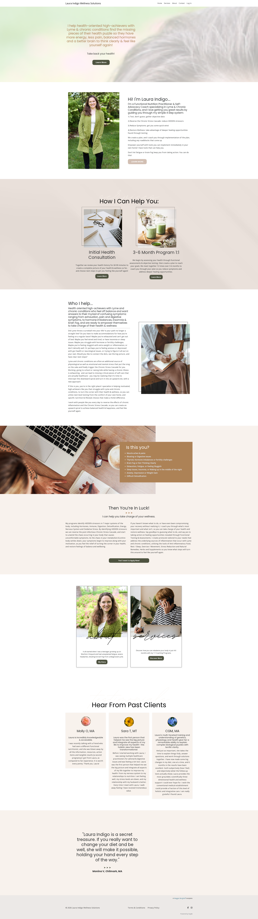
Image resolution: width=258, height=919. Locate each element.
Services (167, 3)
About (174, 3)
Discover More (156, 658)
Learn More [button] (101, 62)
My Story (102, 662)
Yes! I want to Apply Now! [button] (129, 560)
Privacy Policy (153, 907)
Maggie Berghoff (180, 898)
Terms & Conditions (136, 907)
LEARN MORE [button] (137, 161)
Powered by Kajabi (186, 914)
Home (159, 3)
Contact (182, 3)
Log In (189, 3)
